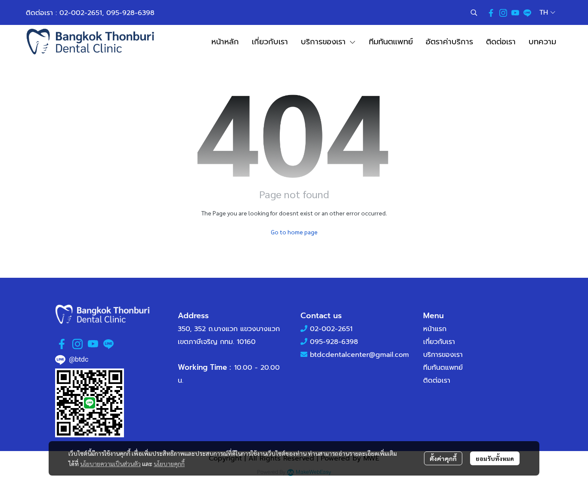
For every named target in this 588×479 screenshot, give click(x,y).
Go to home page (294, 232)
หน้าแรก (434, 329)
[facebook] (491, 12)
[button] (474, 12)
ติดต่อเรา (436, 380)
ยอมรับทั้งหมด (495, 458)
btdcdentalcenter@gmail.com (359, 355)
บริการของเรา (443, 355)
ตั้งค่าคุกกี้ (443, 458)
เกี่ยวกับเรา (439, 342)
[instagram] (503, 12)
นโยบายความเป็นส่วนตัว (110, 463)
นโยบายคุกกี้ (169, 463)
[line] (527, 12)
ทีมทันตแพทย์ (443, 367)
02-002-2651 (80, 13)
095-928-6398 (130, 13)
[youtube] (515, 12)
